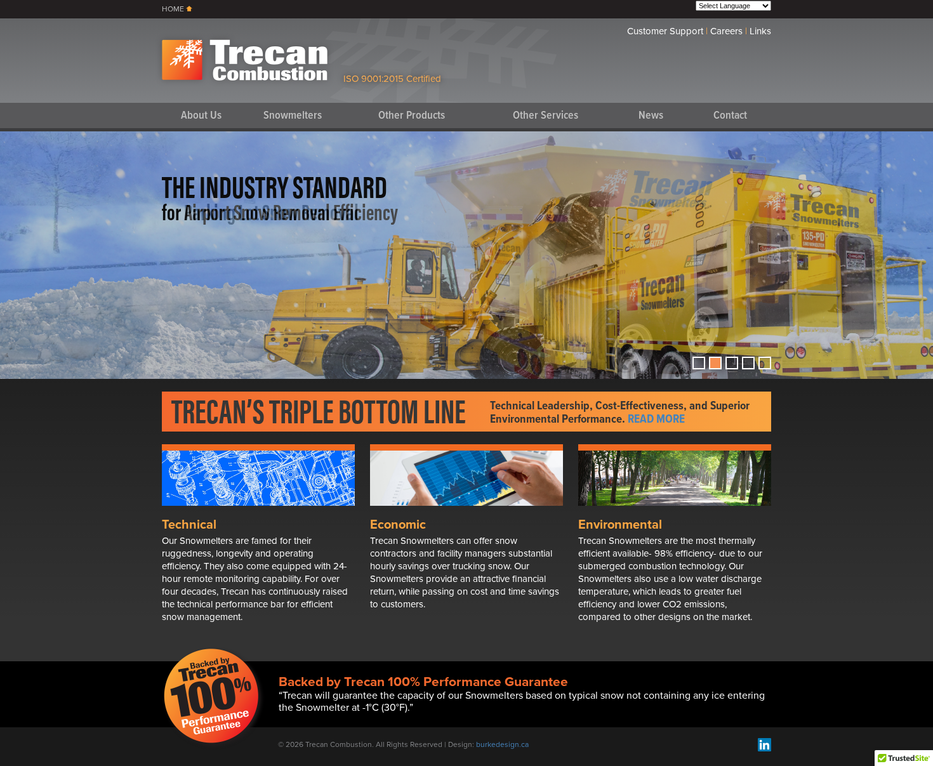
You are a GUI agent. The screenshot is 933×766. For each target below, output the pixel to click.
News (651, 116)
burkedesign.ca (502, 744)
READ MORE (656, 419)
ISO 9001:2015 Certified (392, 78)
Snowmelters (292, 116)
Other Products (411, 116)
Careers (726, 31)
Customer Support (665, 31)
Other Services (545, 116)
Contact (730, 116)
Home (173, 9)
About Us (201, 116)
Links (760, 31)
